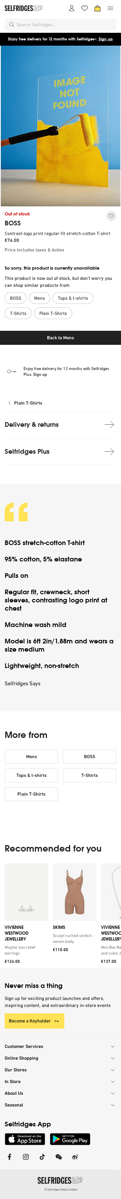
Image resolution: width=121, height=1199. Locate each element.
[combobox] (65, 24)
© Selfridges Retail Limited (60, 1189)
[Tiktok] (42, 1160)
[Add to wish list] (111, 216)
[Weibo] (75, 1160)
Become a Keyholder (30, 1021)
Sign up (106, 39)
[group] (60, 915)
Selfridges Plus (27, 451)
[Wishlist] (84, 8)
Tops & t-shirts (31, 775)
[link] (25, 950)
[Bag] (97, 8)
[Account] (72, 8)
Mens (31, 756)
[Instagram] (26, 1160)
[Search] (11, 24)
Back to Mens (60, 337)
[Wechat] (58, 1160)
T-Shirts (89, 775)
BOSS (13, 223)
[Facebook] (9, 1160)
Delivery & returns (32, 424)
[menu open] (110, 8)
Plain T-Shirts (28, 403)
